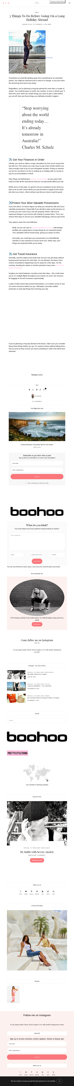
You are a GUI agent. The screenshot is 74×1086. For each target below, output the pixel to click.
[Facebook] (3, 3)
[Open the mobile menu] (70, 3)
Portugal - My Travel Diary (37, 666)
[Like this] (44, 390)
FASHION (47, 696)
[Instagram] (8, 3)
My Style (47, 684)
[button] (11, 431)
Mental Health (49, 672)
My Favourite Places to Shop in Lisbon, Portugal (43, 698)
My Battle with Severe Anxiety (37, 674)
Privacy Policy (45, 483)
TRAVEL (37, 12)
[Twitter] (6, 3)
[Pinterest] (36, 390)
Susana (39, 396)
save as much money (39, 179)
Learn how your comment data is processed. (46, 567)
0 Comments (38, 24)
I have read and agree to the (38, 483)
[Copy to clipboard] (40, 390)
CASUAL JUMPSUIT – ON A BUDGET (39, 686)
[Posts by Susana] (32, 396)
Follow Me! (37, 643)
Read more (37, 624)
